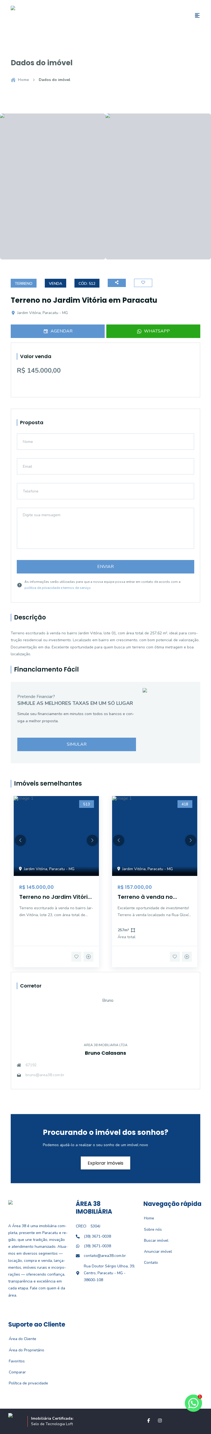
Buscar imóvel (153, 1240)
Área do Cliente (19, 1338)
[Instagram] (160, 1420)
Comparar (14, 1372)
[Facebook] (148, 1420)
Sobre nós (150, 1229)
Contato (148, 1262)
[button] (20, 840)
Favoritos (14, 1361)
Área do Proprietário (23, 1350)
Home (23, 79)
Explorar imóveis (105, 1163)
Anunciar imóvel (155, 1251)
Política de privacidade (25, 1383)
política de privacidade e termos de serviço (57, 588)
